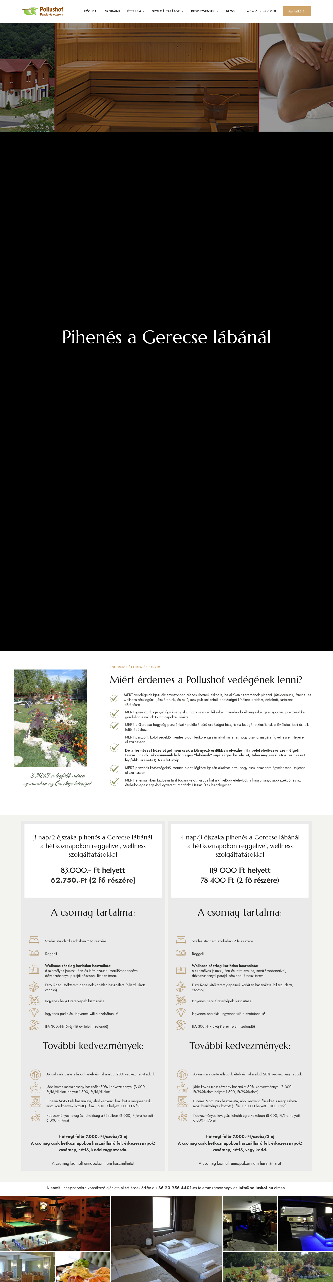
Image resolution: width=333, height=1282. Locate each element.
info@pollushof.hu (256, 1188)
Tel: (248, 11)
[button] (297, 11)
